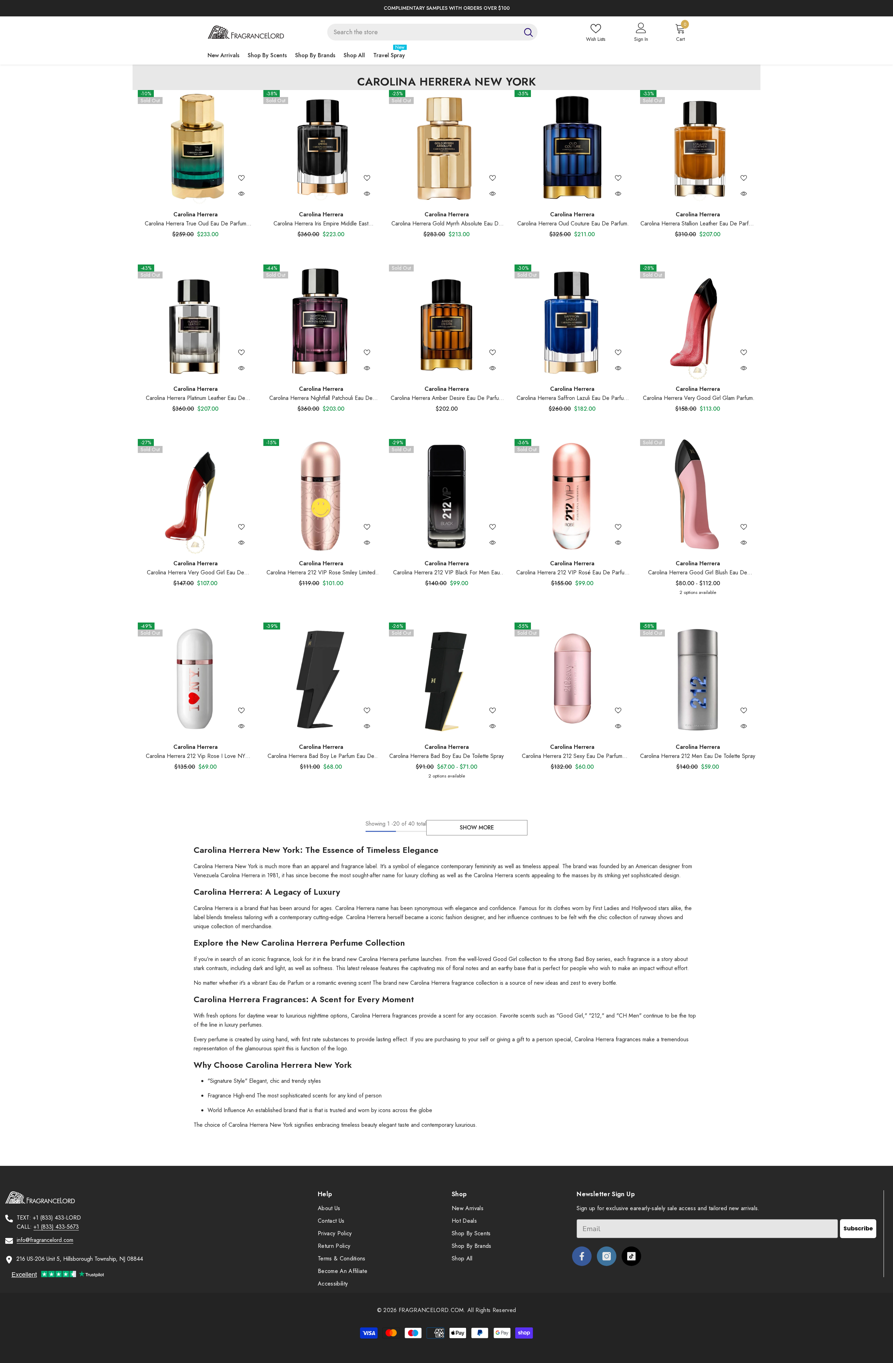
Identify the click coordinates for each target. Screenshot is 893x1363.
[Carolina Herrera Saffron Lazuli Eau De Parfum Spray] (572, 322)
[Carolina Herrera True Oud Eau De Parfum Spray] (195, 147)
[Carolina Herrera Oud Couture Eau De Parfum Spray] (572, 147)
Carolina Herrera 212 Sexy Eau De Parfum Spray (572, 756)
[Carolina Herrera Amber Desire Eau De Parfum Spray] (446, 322)
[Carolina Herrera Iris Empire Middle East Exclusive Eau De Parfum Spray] (320, 147)
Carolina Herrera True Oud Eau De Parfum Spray (195, 223)
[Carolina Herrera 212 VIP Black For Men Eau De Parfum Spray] (446, 496)
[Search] (432, 32)
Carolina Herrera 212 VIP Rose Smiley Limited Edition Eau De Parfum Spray (321, 572)
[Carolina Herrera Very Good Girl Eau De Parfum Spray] (195, 496)
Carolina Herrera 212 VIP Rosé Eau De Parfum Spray (572, 572)
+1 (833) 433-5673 (56, 1227)
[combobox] (423, 32)
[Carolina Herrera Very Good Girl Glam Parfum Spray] (697, 322)
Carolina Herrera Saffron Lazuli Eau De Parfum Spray (572, 398)
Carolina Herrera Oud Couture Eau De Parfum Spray (572, 223)
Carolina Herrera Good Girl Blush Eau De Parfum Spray (697, 572)
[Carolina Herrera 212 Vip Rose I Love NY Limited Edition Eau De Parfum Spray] (195, 680)
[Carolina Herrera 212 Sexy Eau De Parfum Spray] (572, 680)
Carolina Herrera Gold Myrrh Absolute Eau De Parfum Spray (446, 223)
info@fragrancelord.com (45, 1240)
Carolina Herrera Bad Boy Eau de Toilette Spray (446, 756)
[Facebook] (582, 1256)
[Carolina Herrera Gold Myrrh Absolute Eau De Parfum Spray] (446, 147)
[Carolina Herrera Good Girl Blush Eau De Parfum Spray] (697, 496)
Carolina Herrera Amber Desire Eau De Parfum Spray (447, 398)
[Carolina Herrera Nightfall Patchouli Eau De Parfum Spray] (320, 322)
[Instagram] (606, 1256)
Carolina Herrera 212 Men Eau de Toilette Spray (697, 756)
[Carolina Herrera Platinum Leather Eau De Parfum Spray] (195, 322)
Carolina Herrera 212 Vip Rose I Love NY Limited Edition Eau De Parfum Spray (195, 756)
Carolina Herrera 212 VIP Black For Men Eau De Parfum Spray (446, 572)
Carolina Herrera (195, 214)
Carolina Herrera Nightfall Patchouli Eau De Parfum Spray (321, 398)
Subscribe (858, 1228)
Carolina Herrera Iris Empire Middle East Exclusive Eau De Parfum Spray (320, 223)
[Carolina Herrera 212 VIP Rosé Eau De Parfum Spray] (572, 496)
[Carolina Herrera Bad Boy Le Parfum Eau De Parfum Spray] (320, 680)
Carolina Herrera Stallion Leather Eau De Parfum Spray (697, 223)
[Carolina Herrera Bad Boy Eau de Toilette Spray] (446, 680)
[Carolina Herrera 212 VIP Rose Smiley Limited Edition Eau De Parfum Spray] (320, 496)
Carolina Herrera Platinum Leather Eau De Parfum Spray (195, 398)
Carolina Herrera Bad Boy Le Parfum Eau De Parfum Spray (321, 756)
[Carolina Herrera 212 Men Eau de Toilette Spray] (697, 680)
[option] (446, 8)
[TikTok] (631, 1256)
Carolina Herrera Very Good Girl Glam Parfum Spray (698, 398)
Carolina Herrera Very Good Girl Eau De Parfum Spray (195, 572)
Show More (477, 828)
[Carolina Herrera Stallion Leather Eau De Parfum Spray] (697, 147)
